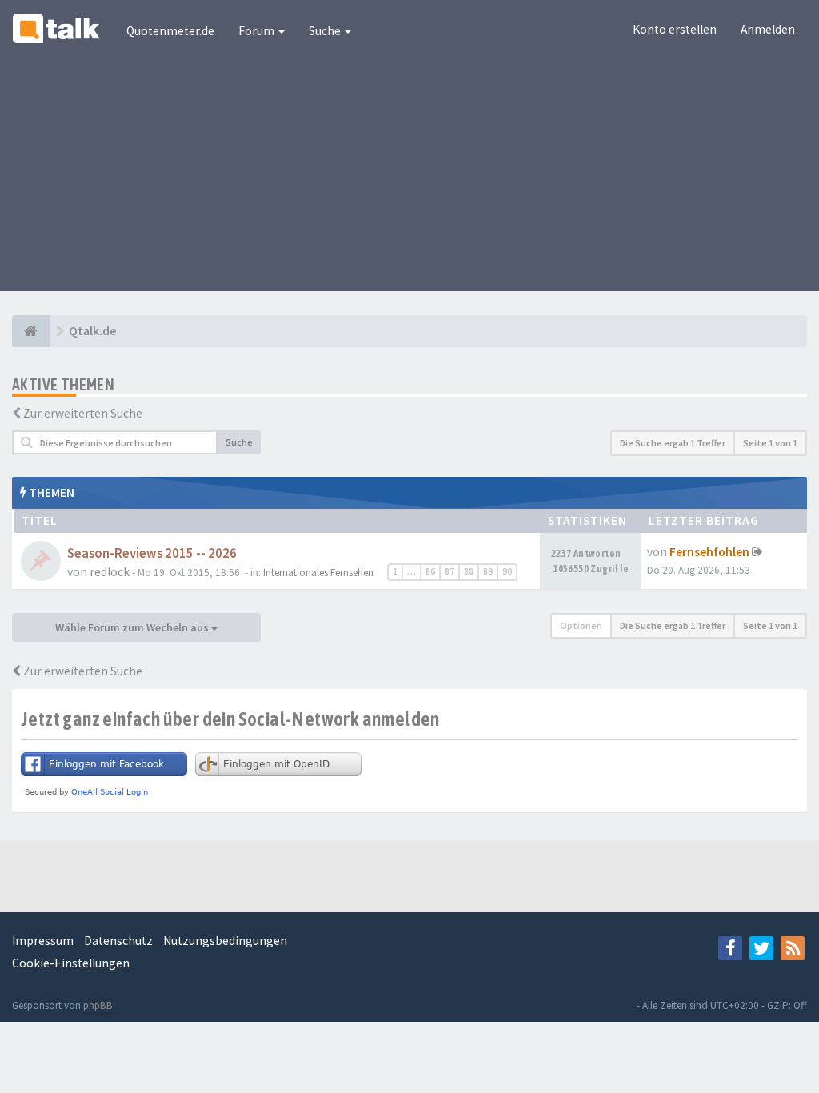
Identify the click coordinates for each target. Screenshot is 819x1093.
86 (430, 571)
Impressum (43, 940)
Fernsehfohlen (709, 551)
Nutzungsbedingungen (225, 940)
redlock (110, 571)
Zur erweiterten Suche (82, 413)
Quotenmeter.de (170, 30)
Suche (326, 30)
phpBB (98, 1005)
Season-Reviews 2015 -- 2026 (152, 553)
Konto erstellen (675, 29)
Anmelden (768, 29)
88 (468, 571)
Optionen (581, 625)
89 (488, 571)
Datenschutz (118, 940)
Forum (257, 30)
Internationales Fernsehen (318, 572)
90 (507, 571)
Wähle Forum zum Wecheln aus (133, 627)
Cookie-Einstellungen (71, 963)
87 (449, 571)
